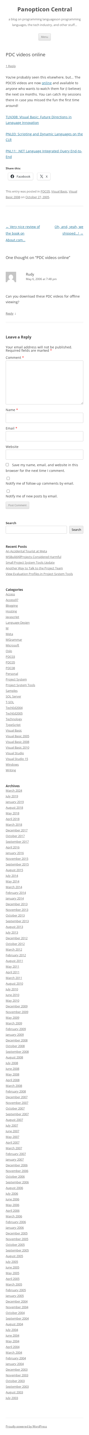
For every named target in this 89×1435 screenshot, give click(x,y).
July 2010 (12, 989)
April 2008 (12, 1080)
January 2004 (15, 1364)
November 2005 (17, 1239)
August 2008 (14, 1057)
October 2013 (15, 915)
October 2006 (15, 1176)
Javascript (12, 617)
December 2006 (17, 1165)
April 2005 (12, 1279)
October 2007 (15, 1108)
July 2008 (12, 1063)
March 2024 (14, 790)
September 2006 (17, 1182)
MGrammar (14, 639)
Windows (12, 764)
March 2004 (14, 1352)
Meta (9, 634)
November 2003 (17, 1375)
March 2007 (14, 1148)
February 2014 (16, 893)
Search (11, 523)
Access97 (12, 600)
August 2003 (14, 1392)
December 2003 (17, 1369)
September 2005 (17, 1250)
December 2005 (17, 1233)
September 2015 (17, 864)
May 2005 (12, 1273)
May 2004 (12, 1341)
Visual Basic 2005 (17, 736)
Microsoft (12, 645)
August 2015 (14, 870)
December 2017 (17, 830)
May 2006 (12, 1205)
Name (12, 410)
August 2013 (14, 927)
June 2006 (12, 1199)
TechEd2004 (14, 708)
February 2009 (16, 1029)
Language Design (18, 622)
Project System (16, 679)
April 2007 (12, 1142)
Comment (15, 357)
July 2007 (12, 1125)
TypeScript (13, 725)
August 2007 (14, 1120)
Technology (14, 719)
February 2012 (16, 955)
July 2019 (12, 796)
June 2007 (12, 1131)
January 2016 (15, 853)
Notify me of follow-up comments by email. (40, 483)
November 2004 (17, 1307)
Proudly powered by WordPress (26, 1426)
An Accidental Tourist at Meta (26, 551)
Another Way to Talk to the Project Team (34, 568)
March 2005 (14, 1284)
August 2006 (14, 1188)
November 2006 (17, 1171)
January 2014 (15, 898)
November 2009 (17, 1012)
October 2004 (15, 1313)
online (47, 83)
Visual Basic (59, 191)
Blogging (12, 605)
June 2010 (12, 995)
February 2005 (16, 1290)
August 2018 (14, 807)
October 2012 (15, 944)
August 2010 (14, 983)
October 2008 (15, 1046)
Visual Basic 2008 (17, 742)
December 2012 (17, 938)
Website (12, 446)
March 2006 (14, 1216)
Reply (10, 313)
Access (10, 594)
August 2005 (14, 1256)
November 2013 (17, 910)
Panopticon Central (44, 9)
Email (11, 428)
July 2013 (12, 932)
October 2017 (15, 836)
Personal (12, 673)
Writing (11, 770)
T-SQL (10, 702)
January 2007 (15, 1159)
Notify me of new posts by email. (32, 496)
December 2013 (17, 904)
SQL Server (13, 696)
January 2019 (15, 802)
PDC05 (45, 191)
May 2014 (12, 881)
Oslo (9, 651)
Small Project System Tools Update (30, 562)
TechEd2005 (14, 713)
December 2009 (17, 1006)
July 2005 (12, 1261)
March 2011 (14, 978)
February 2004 (16, 1358)
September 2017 (17, 841)
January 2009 (15, 1034)
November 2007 (17, 1103)
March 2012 (14, 949)
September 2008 (17, 1051)
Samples (12, 691)
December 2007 (17, 1097)
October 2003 (15, 1381)
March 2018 (14, 824)
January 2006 (15, 1227)
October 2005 (15, 1244)
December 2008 (17, 1040)
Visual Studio (15, 753)
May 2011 (12, 966)
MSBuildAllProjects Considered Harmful (33, 557)
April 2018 (12, 819)
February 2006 (16, 1222)
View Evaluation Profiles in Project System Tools (39, 574)
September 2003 (17, 1386)
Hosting (11, 611)
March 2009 (14, 1023)
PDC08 (10, 668)
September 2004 (17, 1318)
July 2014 (12, 875)
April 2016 (12, 847)
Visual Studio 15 (17, 759)
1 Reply (11, 66)
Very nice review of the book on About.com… (23, 233)
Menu (44, 37)
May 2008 (12, 1074)
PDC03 (10, 656)
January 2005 (15, 1296)
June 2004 (12, 1335)
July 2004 (12, 1330)
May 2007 (12, 1137)
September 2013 (17, 921)
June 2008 (12, 1068)
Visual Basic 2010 (17, 747)
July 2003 (12, 1398)
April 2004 (12, 1347)
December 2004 (17, 1301)
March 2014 (14, 887)
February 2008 (16, 1091)
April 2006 (12, 1210)
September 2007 (17, 1114)
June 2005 (12, 1267)
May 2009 (12, 1017)
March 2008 (14, 1086)
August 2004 (14, 1324)
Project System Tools (20, 685)
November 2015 (17, 858)
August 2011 (14, 961)
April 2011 (12, 972)
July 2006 (12, 1193)
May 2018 (12, 813)
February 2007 (16, 1154)
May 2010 (12, 1000)
